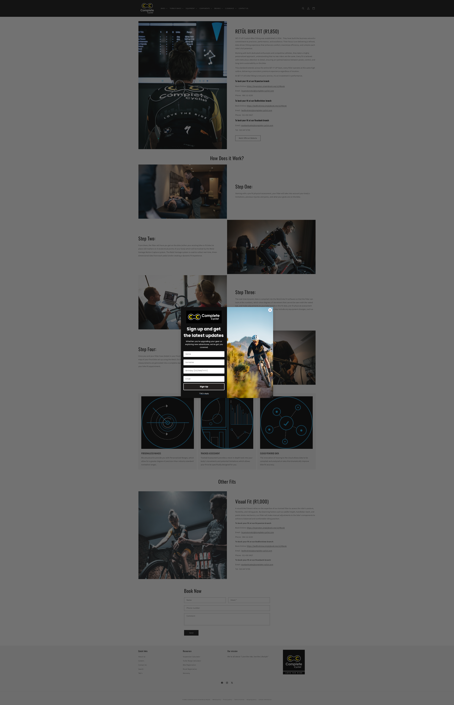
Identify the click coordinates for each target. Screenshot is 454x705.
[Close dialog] (270, 310)
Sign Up (204, 386)
